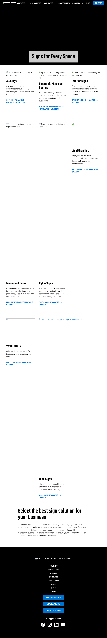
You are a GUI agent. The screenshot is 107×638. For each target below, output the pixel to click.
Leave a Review (53, 604)
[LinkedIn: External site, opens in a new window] (56, 625)
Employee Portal (53, 610)
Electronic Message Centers (50, 86)
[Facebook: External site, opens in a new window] (43, 625)
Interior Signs (80, 81)
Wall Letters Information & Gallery (18, 363)
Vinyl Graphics (80, 151)
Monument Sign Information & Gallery (19, 303)
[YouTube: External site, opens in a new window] (63, 625)
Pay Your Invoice (53, 598)
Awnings (11, 81)
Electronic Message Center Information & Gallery (51, 108)
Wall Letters (13, 346)
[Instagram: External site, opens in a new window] (49, 625)
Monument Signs (16, 283)
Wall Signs (45, 479)
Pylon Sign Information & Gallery (50, 303)
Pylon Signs (46, 283)
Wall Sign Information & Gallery (50, 496)
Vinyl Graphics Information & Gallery (85, 170)
